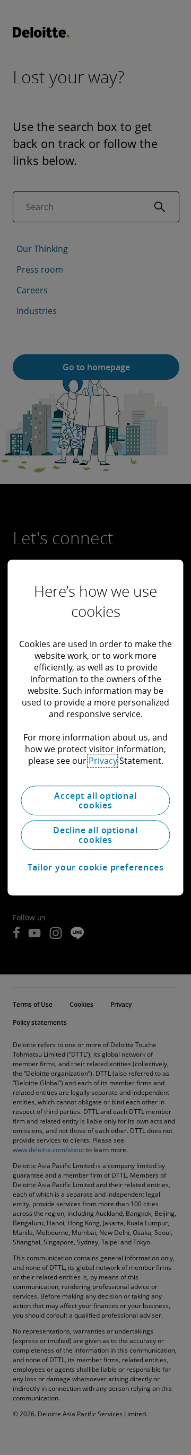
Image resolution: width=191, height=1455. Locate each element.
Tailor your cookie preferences (96, 867)
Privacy (103, 760)
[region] (95, 728)
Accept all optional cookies (95, 800)
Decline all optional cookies (95, 835)
